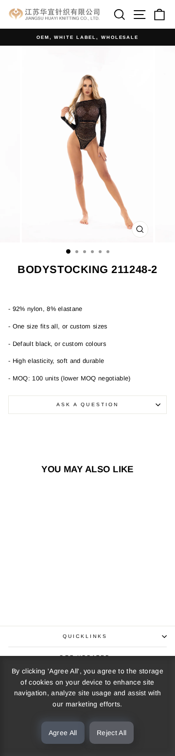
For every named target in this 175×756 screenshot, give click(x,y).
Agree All (63, 733)
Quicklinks (85, 636)
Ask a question (87, 404)
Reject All (112, 733)
